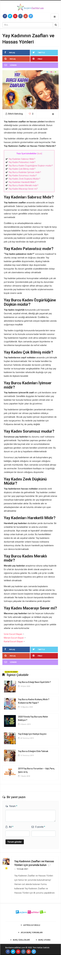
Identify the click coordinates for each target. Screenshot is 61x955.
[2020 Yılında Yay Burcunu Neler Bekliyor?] (10, 721)
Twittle (41, 53)
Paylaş (12, 53)
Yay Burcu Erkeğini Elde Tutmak (33, 751)
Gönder (13, 65)
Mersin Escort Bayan (14, 637)
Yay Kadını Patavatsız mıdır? (22, 162)
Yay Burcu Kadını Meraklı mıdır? (23, 185)
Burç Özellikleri (21, 940)
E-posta (40, 826)
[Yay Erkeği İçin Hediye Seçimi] (10, 738)
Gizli (39, 153)
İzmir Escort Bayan (13, 634)
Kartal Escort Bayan (13, 641)
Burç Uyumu (44, 940)
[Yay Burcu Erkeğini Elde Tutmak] (10, 755)
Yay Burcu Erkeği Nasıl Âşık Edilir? (34, 682)
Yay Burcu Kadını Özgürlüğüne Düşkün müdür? (30, 165)
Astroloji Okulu (31, 925)
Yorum (13, 806)
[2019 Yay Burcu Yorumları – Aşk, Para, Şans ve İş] (10, 772)
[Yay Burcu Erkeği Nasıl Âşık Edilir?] (10, 686)
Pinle (40, 59)
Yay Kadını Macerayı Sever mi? (23, 188)
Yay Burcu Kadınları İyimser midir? (24, 172)
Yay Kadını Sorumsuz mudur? (22, 175)
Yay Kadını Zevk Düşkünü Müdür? (24, 178)
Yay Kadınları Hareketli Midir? (22, 182)
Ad (11, 826)
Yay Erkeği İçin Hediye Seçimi (32, 734)
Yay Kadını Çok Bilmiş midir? (21, 169)
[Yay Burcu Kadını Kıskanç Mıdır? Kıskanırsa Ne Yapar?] (10, 703)
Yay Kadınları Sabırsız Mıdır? (21, 159)
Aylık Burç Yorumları (32, 932)
